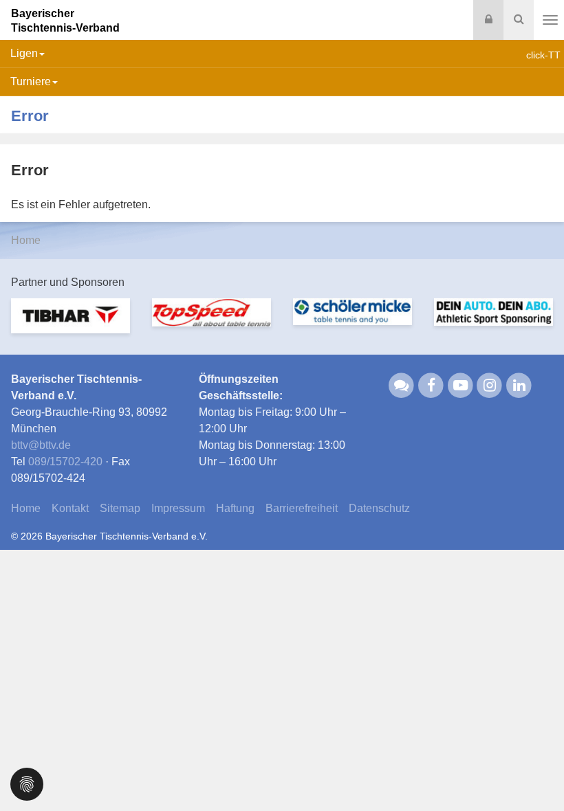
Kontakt (70, 508)
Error (30, 115)
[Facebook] (431, 384)
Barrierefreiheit (301, 508)
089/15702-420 (65, 461)
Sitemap (120, 508)
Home (26, 240)
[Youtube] (460, 384)
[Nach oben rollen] (536, 772)
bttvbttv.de (41, 445)
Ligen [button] (24, 53)
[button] (26, 783)
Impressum (178, 508)
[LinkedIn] (519, 384)
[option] (70, 324)
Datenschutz (379, 508)
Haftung (235, 508)
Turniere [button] (30, 81)
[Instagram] (490, 384)
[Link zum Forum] (402, 384)
